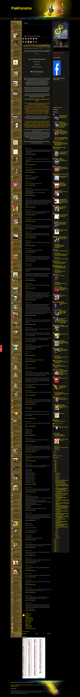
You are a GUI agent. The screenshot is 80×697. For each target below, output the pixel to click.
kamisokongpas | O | (17, 338)
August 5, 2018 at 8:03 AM (30, 592)
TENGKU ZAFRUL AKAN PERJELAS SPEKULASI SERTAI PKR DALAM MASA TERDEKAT (61, 144)
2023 (55, 464)
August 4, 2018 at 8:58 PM (30, 435)
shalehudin (15, 382)
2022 (55, 465)
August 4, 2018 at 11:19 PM (30, 484)
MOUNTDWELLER (16, 233)
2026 (55, 460)
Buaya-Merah (57, 282)
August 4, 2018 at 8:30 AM (30, 237)
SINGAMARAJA (16, 520)
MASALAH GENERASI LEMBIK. (19, 151)
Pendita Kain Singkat (58, 369)
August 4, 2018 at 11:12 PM (30, 460)
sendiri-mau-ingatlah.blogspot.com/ (17, 618)
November (58, 474)
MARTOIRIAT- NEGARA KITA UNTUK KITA (16, 582)
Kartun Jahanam (57, 426)
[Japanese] (29, 42)
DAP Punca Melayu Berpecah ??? (20, 35)
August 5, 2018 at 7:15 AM (30, 547)
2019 (55, 470)
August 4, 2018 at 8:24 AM (30, 221)
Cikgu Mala (15, 419)
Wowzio (54, 454)
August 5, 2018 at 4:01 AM (30, 520)
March (57, 535)
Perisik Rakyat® (16, 608)
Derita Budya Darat (19, 543)
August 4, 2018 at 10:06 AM (30, 315)
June (57, 531)
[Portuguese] (26, 42)
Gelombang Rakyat (58, 286)
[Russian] (23, 42)
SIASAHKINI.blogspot (58, 348)
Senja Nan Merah (19, 413)
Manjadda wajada (16, 407)
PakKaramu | (19, 684)
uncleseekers (57, 397)
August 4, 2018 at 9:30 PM (30, 451)
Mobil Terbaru (57, 449)
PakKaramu (21, 8)
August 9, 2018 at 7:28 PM (30, 628)
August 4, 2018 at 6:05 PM (30, 368)
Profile (30, 18)
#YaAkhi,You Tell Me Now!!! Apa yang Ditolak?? (62, 207)
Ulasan (13, 636)
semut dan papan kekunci (59, 404)
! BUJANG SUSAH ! (17, 528)
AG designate (15, 216)
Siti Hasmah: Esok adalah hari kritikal (61, 250)
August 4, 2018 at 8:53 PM (30, 418)
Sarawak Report (16, 25)
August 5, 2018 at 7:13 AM (30, 539)
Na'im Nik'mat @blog (17, 148)
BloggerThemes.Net (14, 686)
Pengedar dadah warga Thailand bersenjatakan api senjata (17, 249)
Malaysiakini (15, 627)
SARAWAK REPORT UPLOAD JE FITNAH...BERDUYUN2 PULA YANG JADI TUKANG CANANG (63, 320)
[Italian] (34, 39)
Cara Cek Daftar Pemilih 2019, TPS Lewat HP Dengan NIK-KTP (63, 215)
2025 (55, 461)
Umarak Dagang (23, 18)
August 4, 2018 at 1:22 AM (30, 178)
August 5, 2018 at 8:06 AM (30, 600)
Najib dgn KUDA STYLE (19, 468)
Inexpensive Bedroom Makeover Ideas (20, 385)
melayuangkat (57, 333)
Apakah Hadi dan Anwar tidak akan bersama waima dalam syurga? (63, 116)
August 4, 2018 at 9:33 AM (30, 288)
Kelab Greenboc (16, 253)
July (56, 529)
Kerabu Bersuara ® (17, 40)
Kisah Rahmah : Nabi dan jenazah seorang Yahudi (17, 190)
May (56, 532)
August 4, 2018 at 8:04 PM (30, 404)
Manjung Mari (16, 311)
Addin (14, 611)
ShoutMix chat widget (57, 107)
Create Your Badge (56, 76)
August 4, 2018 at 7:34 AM (30, 195)
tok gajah (56, 249)
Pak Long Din (15, 585)
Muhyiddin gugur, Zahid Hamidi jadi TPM (19, 359)
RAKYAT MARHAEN (17, 218)
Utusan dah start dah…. (17, 579)
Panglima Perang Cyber (59, 182)
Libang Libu (56, 221)
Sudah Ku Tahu (62, 275)
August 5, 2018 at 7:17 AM (30, 555)
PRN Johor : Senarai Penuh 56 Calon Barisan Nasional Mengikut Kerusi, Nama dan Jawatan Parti (63, 125)
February (57, 536)
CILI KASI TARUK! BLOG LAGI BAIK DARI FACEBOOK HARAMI (63, 153)
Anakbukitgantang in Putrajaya (60, 236)
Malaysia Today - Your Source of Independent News (16, 613)
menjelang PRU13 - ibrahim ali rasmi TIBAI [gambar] (63, 406)
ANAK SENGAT (16, 400)
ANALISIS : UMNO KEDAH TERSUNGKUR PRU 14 (17, 340)
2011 (55, 548)
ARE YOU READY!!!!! (17, 518)
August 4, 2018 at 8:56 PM (30, 426)
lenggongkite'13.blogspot (59, 325)
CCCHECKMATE (16, 466)
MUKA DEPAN (57, 270)
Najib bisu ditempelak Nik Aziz (59, 421)
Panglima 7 (15, 267)
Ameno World (16, 122)
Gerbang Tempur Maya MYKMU (60, 137)
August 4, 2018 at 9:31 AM (30, 280)
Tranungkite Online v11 (58, 392)
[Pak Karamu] (57, 75)
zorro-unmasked (57, 377)
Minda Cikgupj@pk (17, 50)
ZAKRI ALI (15, 321)
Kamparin (15, 501)
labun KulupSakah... (17, 194)
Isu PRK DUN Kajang (17, 433)
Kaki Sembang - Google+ (16, 605)
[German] (29, 39)
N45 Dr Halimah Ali (17, 243)
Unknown (27, 613)
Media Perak (15, 616)
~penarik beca (16, 101)
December (58, 473)
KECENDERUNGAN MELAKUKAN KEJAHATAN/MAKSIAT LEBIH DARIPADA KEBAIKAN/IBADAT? (17, 53)
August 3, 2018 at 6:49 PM (30, 154)
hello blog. (15, 264)
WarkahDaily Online (58, 129)
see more (60, 455)
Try (13, 551)
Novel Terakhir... (62, 413)
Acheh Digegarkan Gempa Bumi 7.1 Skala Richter (17, 538)
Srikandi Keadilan (16, 568)
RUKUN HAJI (15, 502)
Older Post (49, 633)
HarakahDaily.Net (16, 602)
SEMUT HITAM (57, 166)
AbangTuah (56, 317)
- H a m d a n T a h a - (58, 423)
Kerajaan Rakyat (16, 295)
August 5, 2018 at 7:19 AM (30, 562)
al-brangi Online (57, 438)
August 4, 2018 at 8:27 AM (30, 228)
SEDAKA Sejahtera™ (17, 139)
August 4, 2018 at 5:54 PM (30, 341)
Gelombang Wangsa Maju (59, 340)
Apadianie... (15, 411)
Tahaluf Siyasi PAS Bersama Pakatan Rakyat (16, 498)
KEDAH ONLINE (16, 436)
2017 (55, 539)
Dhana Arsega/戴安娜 (17, 279)
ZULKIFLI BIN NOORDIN (59, 302)
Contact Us (52, 18)
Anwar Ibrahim (16, 108)
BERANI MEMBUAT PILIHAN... (60, 147)
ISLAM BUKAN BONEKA (63, 326)
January (57, 538)
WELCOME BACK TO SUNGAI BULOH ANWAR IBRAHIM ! (63, 342)
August (57, 478)
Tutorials (18, 682)
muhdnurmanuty (16, 432)
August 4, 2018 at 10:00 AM (30, 299)
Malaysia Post (57, 445)
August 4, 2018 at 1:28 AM (30, 185)
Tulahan (14, 188)
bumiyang (56, 198)
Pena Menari (37, 18)
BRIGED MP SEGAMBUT (15, 629)
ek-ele (14, 601)
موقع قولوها (15, 371)
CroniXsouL (56, 257)
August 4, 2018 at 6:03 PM (30, 361)
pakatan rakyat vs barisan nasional (16, 591)
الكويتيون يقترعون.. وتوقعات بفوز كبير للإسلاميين (16, 597)
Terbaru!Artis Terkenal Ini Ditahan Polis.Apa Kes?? (63, 350)
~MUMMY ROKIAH (58, 265)
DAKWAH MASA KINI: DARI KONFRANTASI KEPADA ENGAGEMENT (59, 246)
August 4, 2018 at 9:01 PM (30, 441)
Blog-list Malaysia (16, 205)
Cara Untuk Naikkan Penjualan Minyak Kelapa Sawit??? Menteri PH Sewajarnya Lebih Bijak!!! (63, 201)
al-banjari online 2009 (17, 623)
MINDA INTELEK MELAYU (59, 122)
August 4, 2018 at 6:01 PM (30, 355)
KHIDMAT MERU (57, 294)
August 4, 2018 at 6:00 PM (30, 348)
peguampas (15, 509)
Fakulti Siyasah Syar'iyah (16, 622)
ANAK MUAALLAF (16, 442)
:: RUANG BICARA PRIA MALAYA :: (16, 330)
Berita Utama (56, 261)
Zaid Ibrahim (15, 578)
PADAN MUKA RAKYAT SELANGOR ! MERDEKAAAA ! (37, 45)
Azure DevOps (57, 148)
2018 (55, 471)
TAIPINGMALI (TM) (58, 142)
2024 (55, 463)
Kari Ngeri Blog (16, 606)
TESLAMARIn (57, 433)
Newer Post (24, 633)
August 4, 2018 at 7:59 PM (30, 387)
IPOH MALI (56, 420)
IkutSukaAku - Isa (16, 609)
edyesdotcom (15, 156)
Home (15, 18)
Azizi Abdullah (57, 412)
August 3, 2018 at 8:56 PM (30, 172)
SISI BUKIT (56, 205)
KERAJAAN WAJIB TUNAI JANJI (61, 493)
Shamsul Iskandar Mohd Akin (16, 132)
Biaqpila (14, 181)
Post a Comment (25, 631)
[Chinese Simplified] (36, 42)
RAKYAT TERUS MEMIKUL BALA (61, 480)
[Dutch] (36, 39)
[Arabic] (34, 42)
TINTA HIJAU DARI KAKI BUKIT (16, 390)
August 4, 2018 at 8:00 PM (30, 395)
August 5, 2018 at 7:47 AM (30, 584)
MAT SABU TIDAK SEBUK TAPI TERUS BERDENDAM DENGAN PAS (61, 485)
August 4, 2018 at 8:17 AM (30, 207)
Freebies (23, 682)
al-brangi (15, 599)
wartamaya (15, 505)
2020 (55, 468)
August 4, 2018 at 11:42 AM (30, 324)
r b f (55, 384)
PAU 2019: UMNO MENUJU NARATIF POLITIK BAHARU (62, 184)
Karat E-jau (15, 344)
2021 (55, 467)
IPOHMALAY (56, 228)
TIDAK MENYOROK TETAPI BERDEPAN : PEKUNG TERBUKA (17, 556)
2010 (55, 549)
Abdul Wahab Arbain (17, 271)
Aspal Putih (56, 213)
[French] (26, 39)
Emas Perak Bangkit (58, 360)
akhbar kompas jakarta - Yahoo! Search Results (16, 587)
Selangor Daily (57, 253)
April (57, 533)
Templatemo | (29, 684)
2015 (55, 542)
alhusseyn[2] (15, 560)
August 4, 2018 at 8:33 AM (30, 245)
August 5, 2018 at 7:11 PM (30, 610)
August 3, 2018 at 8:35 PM (30, 164)
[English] (23, 39)
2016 (55, 541)
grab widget (55, 455)
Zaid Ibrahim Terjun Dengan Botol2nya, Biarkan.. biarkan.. (62, 223)
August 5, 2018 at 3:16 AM (30, 510)
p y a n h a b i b (16, 351)
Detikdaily (15, 631)
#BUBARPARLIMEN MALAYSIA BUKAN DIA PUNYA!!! (63, 168)
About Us (44, 18)
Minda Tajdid (57, 244)
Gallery (15, 682)
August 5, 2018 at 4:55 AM (30, 532)
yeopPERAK (56, 274)
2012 (55, 546)
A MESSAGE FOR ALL (63, 378)
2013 (55, 545)
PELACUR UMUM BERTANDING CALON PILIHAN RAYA (63, 288)
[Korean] (31, 42)
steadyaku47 (15, 215)
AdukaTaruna (15, 168)
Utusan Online (57, 356)
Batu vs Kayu (15, 176)
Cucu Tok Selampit (58, 190)
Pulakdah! (15, 447)
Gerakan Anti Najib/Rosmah (16, 229)
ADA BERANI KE (16, 541)
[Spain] (31, 39)
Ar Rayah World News (17, 592)
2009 (55, 551)
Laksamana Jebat (57, 365)
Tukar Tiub (15, 114)
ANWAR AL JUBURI (58, 158)
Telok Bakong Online (17, 356)
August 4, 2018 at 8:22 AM (30, 214)
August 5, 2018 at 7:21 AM (30, 570)
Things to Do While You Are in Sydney (61, 258)
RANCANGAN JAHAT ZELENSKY (20, 117)
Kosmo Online (16, 247)
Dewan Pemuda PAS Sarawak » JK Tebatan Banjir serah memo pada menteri (17, 516)
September (58, 477)
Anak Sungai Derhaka (17, 80)
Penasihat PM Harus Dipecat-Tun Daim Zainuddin (63, 387)
